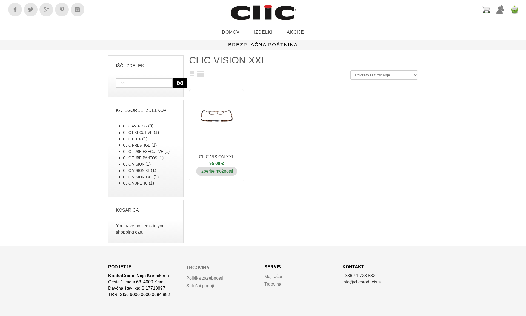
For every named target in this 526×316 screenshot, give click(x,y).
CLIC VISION (133, 164)
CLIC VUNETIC (135, 183)
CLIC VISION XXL (137, 177)
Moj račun (274, 276)
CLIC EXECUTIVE (138, 133)
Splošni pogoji (200, 285)
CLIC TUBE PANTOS (140, 158)
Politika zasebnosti (204, 278)
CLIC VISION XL (136, 171)
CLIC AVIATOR (135, 126)
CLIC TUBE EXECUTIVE (143, 152)
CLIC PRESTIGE (136, 145)
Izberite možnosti (216, 171)
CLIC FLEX (132, 139)
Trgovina (198, 267)
